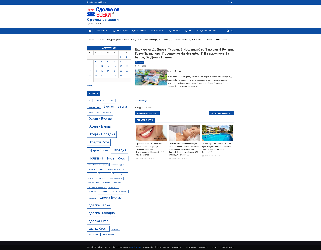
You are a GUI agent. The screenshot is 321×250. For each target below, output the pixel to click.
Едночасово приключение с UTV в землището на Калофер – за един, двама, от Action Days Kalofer (149, 113)
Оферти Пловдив (102, 134)
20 (108, 71)
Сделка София (101, 31)
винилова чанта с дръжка (97, 187)
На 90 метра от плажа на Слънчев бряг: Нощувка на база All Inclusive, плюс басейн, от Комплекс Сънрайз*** (216, 148)
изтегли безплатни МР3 (119, 191)
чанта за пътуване (108, 234)
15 (121, 66)
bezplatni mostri (100, 100)
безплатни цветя (94, 183)
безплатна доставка (96, 169)
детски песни (113, 187)
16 (127, 66)
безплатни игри (104, 174)
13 (108, 66)
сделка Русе (98, 221)
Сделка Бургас (157, 31)
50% (90, 100)
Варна (122, 106)
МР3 (98, 112)
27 (108, 75)
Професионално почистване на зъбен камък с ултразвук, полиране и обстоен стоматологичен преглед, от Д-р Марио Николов (150, 149)
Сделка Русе (174, 31)
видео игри (117, 183)
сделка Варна (99, 205)
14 (115, 66)
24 (90, 75)
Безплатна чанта (94, 107)
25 (96, 75)
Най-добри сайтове (206, 31)
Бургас (108, 106)
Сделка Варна (139, 31)
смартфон (115, 229)
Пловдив (119, 150)
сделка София (98, 228)
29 (121, 75)
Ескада (91, 112)
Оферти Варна (100, 126)
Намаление (107, 112)
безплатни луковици (120, 174)
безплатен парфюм (117, 165)
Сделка (187, 31)
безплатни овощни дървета (97, 178)
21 (115, 71)
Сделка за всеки (103, 19)
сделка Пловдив (102, 213)
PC (117, 100)
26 (102, 75)
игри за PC (104, 191)
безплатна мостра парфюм (115, 169)
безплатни (92, 174)
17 (90, 71)
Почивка (139, 62)
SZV (152, 158)
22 (121, 71)
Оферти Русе (99, 142)
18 (96, 71)
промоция (92, 198)
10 (90, 66)
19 (102, 71)
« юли (89, 86)
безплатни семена (116, 178)
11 (96, 66)
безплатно (106, 183)
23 (127, 71)
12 (102, 66)
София (122, 158)
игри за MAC (93, 191)
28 (115, 75)
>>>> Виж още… (141, 101)
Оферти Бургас (100, 119)
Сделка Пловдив (120, 31)
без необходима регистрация (98, 165)
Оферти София (99, 150)
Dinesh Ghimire (135, 247)
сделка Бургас (110, 197)
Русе (110, 158)
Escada (111, 100)
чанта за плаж (93, 234)
